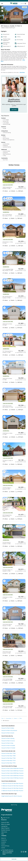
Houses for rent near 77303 (8, 753)
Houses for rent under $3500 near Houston (12, 768)
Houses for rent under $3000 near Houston (12, 770)
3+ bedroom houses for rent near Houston (12, 788)
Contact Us (4, 840)
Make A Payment (5, 828)
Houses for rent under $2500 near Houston (12, 773)
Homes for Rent (5, 822)
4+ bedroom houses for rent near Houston (12, 786)
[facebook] (21, 852)
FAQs (2, 834)
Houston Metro (9, 718)
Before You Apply (5, 824)
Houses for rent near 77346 (8, 758)
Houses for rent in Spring (7, 738)
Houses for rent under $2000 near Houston (12, 775)
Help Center (4, 832)
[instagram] (23, 852)
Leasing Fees (4, 826)
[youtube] (25, 852)
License (3, 847)
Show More (22, 72)
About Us (3, 838)
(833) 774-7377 (6, 817)
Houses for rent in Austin (7, 733)
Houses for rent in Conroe (8, 740)
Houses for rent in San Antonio (9, 730)
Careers (3, 844)
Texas (2, 718)
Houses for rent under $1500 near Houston (12, 778)
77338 (20, 718)
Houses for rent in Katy (7, 743)
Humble (15, 718)
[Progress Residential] (14, 3)
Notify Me (14, 859)
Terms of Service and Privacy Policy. (8, 853)
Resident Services (5, 830)
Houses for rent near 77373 (8, 760)
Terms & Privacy (5, 846)
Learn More (14, 109)
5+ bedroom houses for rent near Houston (12, 783)
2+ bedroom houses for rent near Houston (12, 790)
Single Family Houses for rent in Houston (11, 796)
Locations (3, 842)
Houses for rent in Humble (8, 745)
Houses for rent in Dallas (7, 728)
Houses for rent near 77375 (8, 763)
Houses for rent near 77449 (8, 755)
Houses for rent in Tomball (8, 748)
